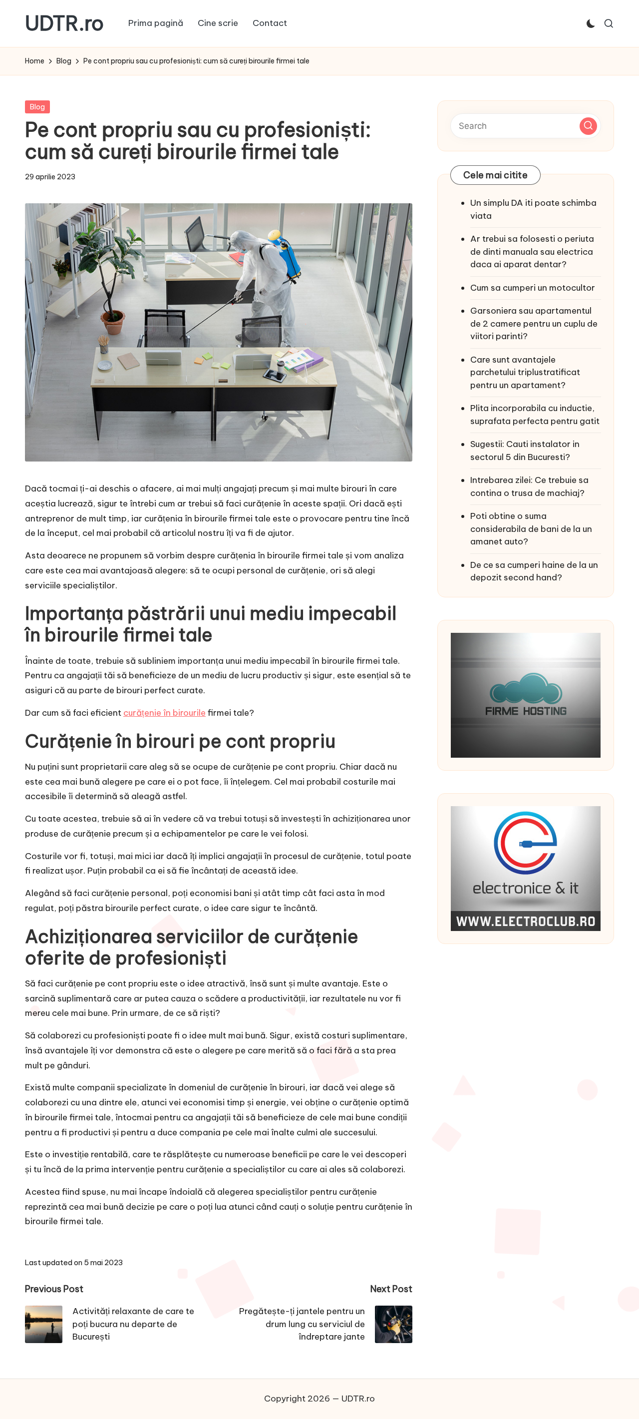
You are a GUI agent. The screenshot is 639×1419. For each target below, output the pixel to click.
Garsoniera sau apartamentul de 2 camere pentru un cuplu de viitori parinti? (534, 323)
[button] (588, 125)
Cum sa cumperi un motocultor (532, 287)
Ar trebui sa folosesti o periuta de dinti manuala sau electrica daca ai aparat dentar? (532, 251)
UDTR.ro (64, 23)
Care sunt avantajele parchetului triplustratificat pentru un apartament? (525, 372)
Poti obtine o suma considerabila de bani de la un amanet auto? (531, 528)
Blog (37, 106)
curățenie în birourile (164, 712)
